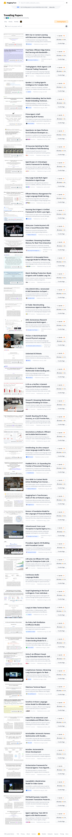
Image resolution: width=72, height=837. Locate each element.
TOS (18, 834)
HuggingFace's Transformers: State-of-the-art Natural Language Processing (39, 496)
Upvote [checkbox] (61, 35)
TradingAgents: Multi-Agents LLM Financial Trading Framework (38, 68)
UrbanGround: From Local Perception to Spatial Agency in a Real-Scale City (38, 527)
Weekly (10, 21)
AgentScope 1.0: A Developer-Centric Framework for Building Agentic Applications (37, 163)
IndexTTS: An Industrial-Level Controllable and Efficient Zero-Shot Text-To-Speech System (37, 719)
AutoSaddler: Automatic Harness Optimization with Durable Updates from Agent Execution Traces (38, 734)
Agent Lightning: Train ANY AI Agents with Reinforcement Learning (37, 814)
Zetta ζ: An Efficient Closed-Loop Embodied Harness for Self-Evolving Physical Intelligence (38, 655)
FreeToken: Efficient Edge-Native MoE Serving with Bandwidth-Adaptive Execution (38, 51)
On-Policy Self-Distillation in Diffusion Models (35, 623)
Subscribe (52, 7)
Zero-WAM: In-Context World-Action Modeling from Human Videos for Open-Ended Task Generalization (37, 480)
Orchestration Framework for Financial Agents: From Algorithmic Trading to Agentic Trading (39, 766)
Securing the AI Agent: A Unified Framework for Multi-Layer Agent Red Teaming (38, 210)
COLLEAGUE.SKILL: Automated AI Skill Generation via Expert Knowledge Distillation (37, 290)
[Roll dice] (66, 26)
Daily (5, 21)
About (28, 834)
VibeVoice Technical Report (36, 687)
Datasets (50, 834)
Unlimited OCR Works (34, 353)
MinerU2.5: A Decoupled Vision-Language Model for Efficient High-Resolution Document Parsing (39, 258)
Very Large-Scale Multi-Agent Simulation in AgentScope (37, 179)
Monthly (16, 21)
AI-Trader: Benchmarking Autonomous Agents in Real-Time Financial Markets (38, 306)
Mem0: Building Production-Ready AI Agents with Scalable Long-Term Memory (39, 274)
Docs (67, 834)
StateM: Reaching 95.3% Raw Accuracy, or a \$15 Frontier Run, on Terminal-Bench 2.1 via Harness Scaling (39, 417)
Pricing (62, 834)
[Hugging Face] (39, 834)
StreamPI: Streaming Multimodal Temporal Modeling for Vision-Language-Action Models (38, 401)
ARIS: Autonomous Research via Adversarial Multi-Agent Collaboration (36, 321)
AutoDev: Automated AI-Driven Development (35, 750)
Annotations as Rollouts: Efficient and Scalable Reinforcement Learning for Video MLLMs (38, 433)
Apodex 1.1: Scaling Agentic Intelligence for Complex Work (37, 83)
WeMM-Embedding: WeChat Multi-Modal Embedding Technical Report (38, 99)
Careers (34, 834)
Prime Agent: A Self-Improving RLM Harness (35, 115)
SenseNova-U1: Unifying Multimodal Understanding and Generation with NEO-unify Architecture (37, 369)
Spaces (56, 834)
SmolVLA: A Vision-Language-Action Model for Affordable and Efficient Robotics (37, 703)
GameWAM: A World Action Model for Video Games (35, 782)
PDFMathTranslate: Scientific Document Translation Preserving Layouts (38, 798)
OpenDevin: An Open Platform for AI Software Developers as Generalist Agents (37, 131)
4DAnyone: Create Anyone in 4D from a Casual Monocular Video (37, 226)
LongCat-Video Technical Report (38, 608)
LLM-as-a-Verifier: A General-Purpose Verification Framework (38, 385)
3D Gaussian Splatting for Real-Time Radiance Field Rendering (37, 147)
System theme (10, 834)
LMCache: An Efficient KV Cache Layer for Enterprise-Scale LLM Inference (37, 560)
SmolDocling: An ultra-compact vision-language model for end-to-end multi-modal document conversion (38, 449)
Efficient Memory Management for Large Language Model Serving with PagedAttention (38, 195)
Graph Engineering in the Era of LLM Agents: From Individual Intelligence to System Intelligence (39, 591)
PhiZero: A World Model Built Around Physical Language (36, 337)
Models (44, 834)
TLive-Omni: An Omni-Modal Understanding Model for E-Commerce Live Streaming (36, 639)
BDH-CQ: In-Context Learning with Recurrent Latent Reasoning (38, 36)
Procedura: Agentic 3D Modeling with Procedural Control (37, 544)
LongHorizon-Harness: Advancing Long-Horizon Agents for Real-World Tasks (38, 671)
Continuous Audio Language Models (32, 576)
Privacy (23, 834)
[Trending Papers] (21, 22)
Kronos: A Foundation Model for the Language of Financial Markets (39, 512)
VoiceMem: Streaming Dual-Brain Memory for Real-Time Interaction (38, 241)
